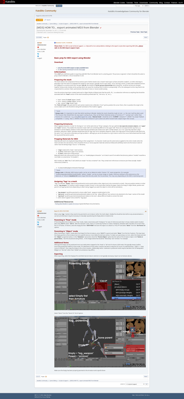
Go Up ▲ (147, 395)
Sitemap (48, 397)
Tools (136, 3)
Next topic (144, 32)
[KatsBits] (38, 56)
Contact (167, 3)
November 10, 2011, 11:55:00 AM (64, 42)
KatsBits (10, 1)
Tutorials (129, 3)
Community (153, 3)
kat (40, 43)
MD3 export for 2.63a (84, 117)
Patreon (174, 3)
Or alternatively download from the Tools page (71, 69)
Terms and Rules (140, 395)
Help (133, 395)
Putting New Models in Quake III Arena (66, 204)
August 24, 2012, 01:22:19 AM (61, 211)
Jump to (123, 384)
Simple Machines (47, 395)
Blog (161, 3)
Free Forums (43, 397)
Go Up (38, 376)
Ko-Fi (181, 3)
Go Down (39, 37)
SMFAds (36, 397)
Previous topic (135, 32)
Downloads (143, 3)
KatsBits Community (46, 10)
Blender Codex (119, 3)
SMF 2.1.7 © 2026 (38, 395)
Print (145, 37)
